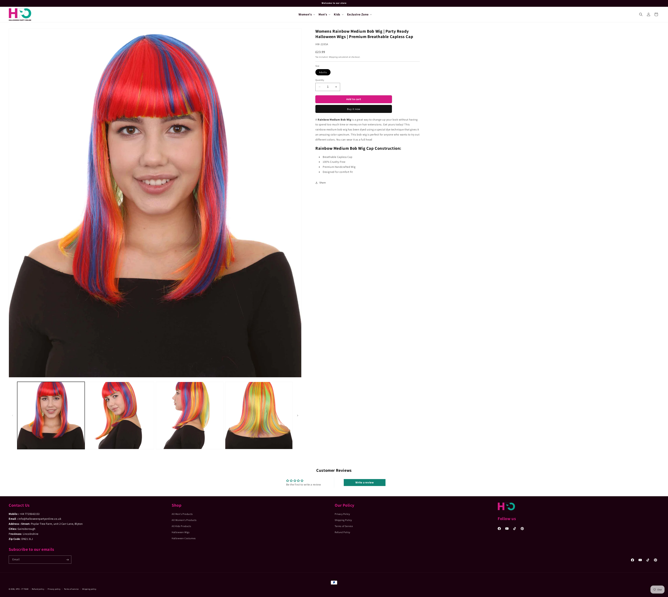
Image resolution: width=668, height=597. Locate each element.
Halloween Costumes (184, 538)
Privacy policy (54, 589)
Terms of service (71, 589)
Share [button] (322, 182)
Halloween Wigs (180, 532)
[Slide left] (12, 415)
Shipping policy (89, 589)
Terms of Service (344, 526)
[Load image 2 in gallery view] (120, 415)
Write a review (364, 482)
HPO (18, 589)
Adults (323, 72)
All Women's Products (184, 520)
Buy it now (353, 109)
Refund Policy (342, 532)
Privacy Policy (342, 513)
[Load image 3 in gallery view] (189, 415)
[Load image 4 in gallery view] (259, 415)
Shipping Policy (343, 520)
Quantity (319, 80)
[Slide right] (297, 415)
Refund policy (38, 589)
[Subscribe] (67, 560)
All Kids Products (181, 526)
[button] (306, 14)
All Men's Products (182, 513)
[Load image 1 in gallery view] (51, 415)
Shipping (333, 57)
